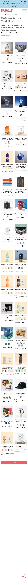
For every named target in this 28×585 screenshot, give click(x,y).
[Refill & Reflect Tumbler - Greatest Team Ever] (9, 268)
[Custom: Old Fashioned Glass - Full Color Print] (21, 141)
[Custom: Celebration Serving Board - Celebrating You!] (22, 345)
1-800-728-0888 (6, 1)
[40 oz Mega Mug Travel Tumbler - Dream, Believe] (21, 425)
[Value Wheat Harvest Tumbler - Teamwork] (21, 60)
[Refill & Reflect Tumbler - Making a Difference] (11, 168)
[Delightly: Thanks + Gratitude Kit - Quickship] (9, 423)
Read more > (5, 35)
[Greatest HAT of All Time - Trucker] (21, 397)
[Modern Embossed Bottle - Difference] (16, 370)
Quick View (7, 52)
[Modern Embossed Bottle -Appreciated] (22, 370)
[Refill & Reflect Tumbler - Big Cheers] (3, 168)
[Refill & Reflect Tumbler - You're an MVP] (6, 168)
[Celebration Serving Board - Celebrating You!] (19, 345)
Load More (14, 462)
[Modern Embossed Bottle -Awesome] (25, 370)
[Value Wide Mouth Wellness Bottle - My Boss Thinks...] (23, 243)
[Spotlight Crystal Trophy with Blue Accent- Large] (21, 115)
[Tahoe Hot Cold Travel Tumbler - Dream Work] (19, 268)
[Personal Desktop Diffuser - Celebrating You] (22, 87)
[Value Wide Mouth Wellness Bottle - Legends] (21, 243)
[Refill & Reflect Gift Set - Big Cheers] (16, 293)
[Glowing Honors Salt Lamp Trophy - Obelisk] (6, 143)
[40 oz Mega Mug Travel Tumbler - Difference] (18, 425)
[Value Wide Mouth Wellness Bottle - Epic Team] (18, 243)
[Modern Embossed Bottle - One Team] (19, 370)
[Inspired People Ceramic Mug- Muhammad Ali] (6, 344)
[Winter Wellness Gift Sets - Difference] (16, 87)
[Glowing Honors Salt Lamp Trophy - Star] (9, 143)
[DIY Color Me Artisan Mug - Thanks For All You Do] (10, 398)
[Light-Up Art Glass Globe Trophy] (7, 59)
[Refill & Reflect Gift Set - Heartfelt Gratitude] (22, 293)
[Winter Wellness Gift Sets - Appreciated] (19, 87)
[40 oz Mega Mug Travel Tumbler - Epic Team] (23, 425)
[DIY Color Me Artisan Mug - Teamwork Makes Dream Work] (7, 398)
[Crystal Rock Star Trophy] (7, 113)
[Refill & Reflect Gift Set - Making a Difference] (19, 293)
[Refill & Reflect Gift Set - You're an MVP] (25, 293)
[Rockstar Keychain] (7, 317)
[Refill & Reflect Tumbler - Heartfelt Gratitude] (9, 168)
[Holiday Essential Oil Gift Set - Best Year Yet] (25, 87)
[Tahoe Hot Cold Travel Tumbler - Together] (22, 268)
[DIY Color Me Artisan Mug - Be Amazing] (4, 398)
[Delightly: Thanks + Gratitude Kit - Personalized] (6, 423)
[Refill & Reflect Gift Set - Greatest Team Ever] (22, 319)
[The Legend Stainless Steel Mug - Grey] (7, 216)
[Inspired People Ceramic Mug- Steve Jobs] (9, 344)
